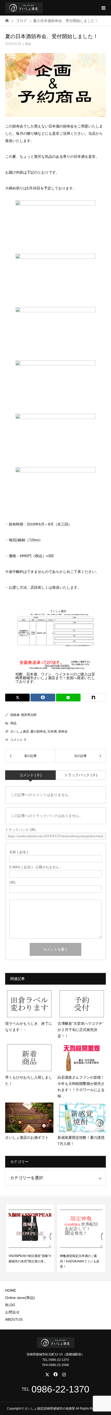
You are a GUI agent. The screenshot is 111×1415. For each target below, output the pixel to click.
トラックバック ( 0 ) (80, 775)
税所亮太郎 (29, 715)
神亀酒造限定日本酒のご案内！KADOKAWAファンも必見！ (79, 1261)
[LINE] (68, 697)
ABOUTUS (13, 1319)
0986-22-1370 (60, 1389)
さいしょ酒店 (19, 731)
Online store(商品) (20, 1298)
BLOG (10, 1305)
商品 (28, 44)
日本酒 (52, 731)
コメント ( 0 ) (30, 775)
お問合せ (12, 1312)
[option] (30, 1238)
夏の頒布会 (38, 731)
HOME (10, 1290)
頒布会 (63, 731)
